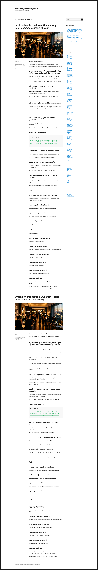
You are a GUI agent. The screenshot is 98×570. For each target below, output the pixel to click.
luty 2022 (68, 107)
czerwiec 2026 (69, 56)
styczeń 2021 (69, 123)
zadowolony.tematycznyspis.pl (26, 8)
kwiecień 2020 (69, 130)
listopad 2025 (69, 64)
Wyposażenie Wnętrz (71, 184)
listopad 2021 (69, 111)
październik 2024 (70, 76)
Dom (68, 171)
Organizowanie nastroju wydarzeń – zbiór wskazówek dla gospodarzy (37, 298)
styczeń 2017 (69, 155)
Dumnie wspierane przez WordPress (33, 564)
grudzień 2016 (69, 156)
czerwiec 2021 (69, 117)
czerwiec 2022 (69, 102)
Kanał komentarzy (70, 196)
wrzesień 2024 (69, 77)
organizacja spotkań (21, 65)
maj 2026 (68, 57)
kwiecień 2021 (69, 119)
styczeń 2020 (69, 131)
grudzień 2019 (69, 132)
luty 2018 (68, 145)
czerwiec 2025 (69, 68)
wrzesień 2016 (69, 158)
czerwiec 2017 (69, 151)
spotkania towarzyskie (18, 68)
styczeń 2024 (69, 87)
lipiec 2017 (69, 150)
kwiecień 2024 (69, 83)
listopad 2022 (69, 96)
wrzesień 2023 (69, 89)
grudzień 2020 (69, 124)
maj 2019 (68, 137)
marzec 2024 (69, 84)
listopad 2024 (69, 75)
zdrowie (16, 62)
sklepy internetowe (70, 180)
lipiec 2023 (69, 90)
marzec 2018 (69, 144)
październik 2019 (70, 133)
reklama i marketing (70, 177)
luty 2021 (68, 121)
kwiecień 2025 (69, 70)
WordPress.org (69, 197)
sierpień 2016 (69, 160)
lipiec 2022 (69, 101)
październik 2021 (70, 112)
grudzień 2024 (69, 74)
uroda (68, 182)
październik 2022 (70, 98)
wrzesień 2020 (69, 126)
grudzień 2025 (69, 63)
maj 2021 (68, 118)
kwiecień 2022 (69, 105)
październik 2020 (70, 125)
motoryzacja (69, 175)
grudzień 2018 (69, 138)
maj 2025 (68, 69)
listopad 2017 (69, 146)
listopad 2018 (69, 139)
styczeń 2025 (69, 73)
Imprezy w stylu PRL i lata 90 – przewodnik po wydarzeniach (43, 140)
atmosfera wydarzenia (18, 64)
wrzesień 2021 (69, 113)
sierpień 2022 (69, 100)
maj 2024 (68, 82)
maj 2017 (68, 152)
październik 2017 (70, 148)
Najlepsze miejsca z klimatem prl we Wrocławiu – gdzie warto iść (44, 413)
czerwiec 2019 (69, 136)
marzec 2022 (69, 106)
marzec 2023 (69, 94)
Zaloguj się (69, 194)
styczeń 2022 (69, 108)
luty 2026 (68, 61)
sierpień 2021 (69, 114)
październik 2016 (70, 157)
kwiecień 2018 (69, 143)
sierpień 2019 (69, 135)
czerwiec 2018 (69, 142)
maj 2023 (68, 93)
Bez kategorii (69, 169)
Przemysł (68, 176)
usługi (68, 183)
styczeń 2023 (69, 95)
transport (68, 181)
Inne (68, 174)
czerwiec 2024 (69, 81)
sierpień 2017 (69, 149)
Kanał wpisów (69, 195)
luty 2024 (68, 86)
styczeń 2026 (69, 62)
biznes (68, 170)
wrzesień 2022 (69, 99)
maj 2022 (68, 104)
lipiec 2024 (69, 80)
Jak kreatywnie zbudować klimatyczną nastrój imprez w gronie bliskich (35, 26)
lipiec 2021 (69, 115)
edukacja (68, 173)
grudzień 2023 (69, 88)
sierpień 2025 (69, 65)
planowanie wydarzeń (18, 66)
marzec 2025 (69, 71)
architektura (69, 168)
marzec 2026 (69, 59)
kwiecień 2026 (69, 58)
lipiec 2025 (69, 67)
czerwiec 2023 (69, 92)
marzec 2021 (69, 120)
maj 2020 (68, 129)
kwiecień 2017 (69, 154)
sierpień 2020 (69, 127)
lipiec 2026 (69, 55)
